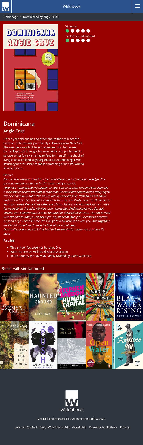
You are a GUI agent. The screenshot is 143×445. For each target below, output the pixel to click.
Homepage (10, 17)
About (20, 427)
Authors (112, 427)
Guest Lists (79, 427)
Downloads (96, 427)
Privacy (124, 427)
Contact (32, 427)
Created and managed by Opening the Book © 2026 (71, 419)
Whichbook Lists (59, 427)
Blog (43, 427)
